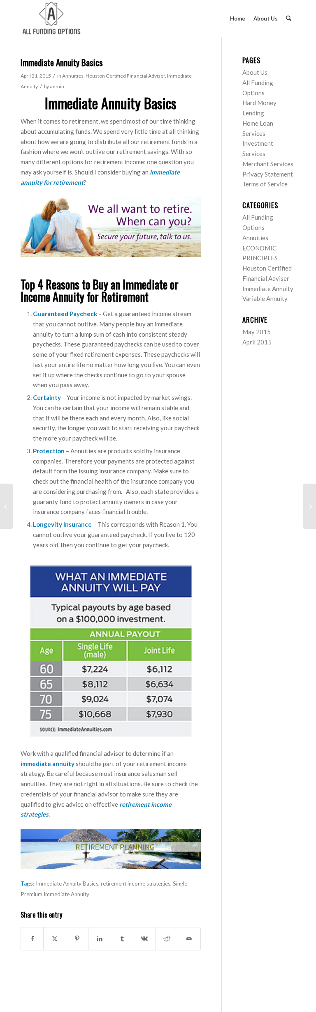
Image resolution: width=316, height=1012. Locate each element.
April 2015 (257, 342)
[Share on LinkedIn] (99, 938)
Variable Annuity (265, 298)
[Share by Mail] (189, 938)
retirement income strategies (135, 883)
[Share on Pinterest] (77, 938)
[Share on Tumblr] (122, 938)
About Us (254, 72)
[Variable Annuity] (6, 506)
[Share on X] (54, 938)
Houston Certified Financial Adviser (125, 76)
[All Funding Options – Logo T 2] (51, 18)
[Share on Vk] (144, 938)
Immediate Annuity (267, 288)
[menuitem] (237, 18)
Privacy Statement (267, 174)
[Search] (288, 18)
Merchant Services (267, 164)
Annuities (73, 76)
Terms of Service (265, 184)
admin (57, 86)
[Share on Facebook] (32, 938)
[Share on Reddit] (167, 938)
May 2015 (256, 331)
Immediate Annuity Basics (67, 883)
